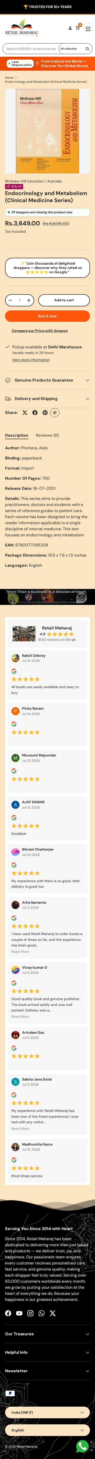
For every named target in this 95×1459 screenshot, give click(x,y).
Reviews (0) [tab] (47, 435)
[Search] (87, 49)
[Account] (70, 28)
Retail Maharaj (27, 1447)
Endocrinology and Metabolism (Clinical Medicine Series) (46, 82)
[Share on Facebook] (35, 413)
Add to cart (64, 300)
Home (9, 78)
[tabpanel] (47, 506)
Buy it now (47, 316)
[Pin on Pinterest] (45, 413)
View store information (31, 359)
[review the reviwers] (13, 672)
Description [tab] (16, 435)
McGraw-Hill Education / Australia (33, 181)
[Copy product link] (54, 412)
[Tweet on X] (25, 413)
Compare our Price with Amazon (40, 330)
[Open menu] (88, 28)
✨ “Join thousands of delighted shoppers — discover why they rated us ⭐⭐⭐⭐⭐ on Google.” (47, 267)
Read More (20, 951)
